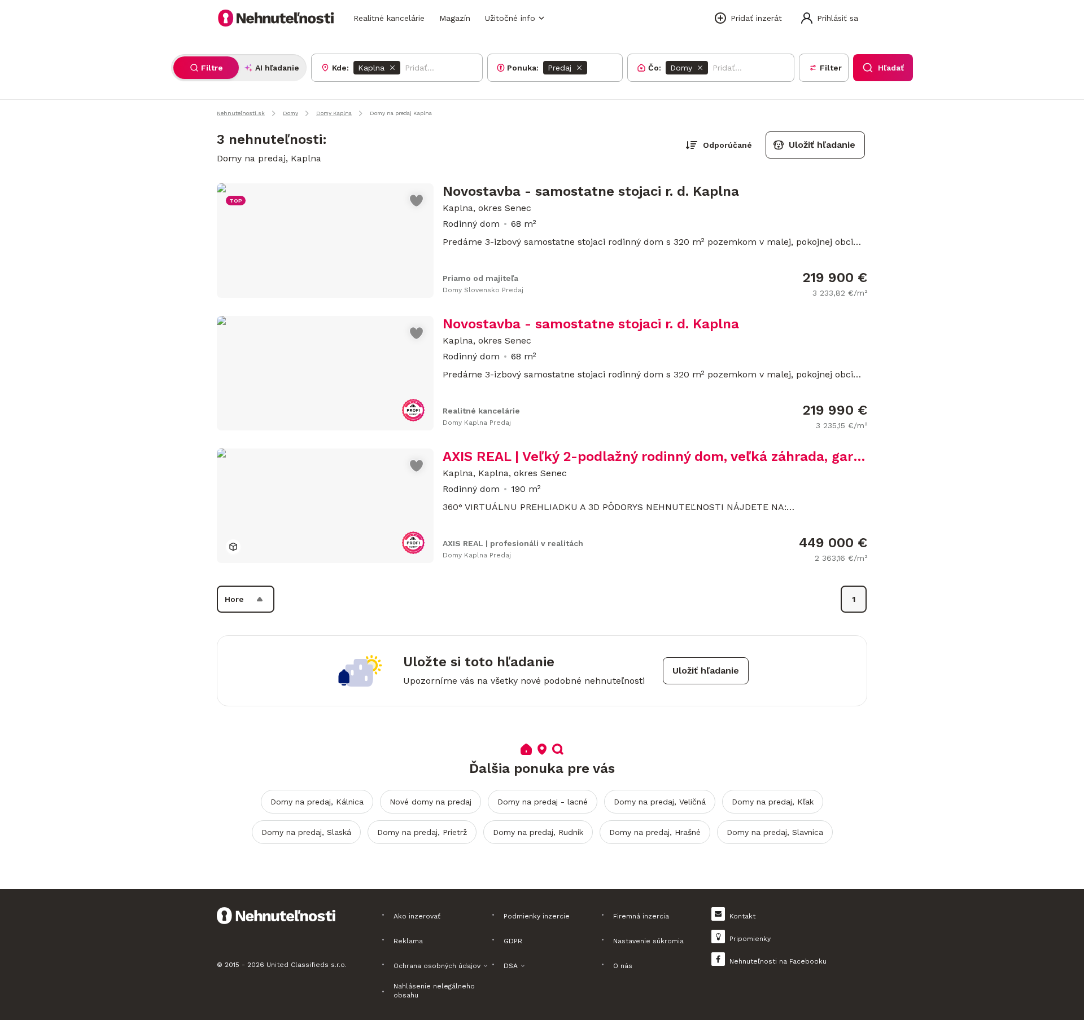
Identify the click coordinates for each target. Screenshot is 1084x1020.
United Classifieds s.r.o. (306, 965)
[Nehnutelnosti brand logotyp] (276, 18)
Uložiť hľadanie (822, 144)
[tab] (206, 67)
